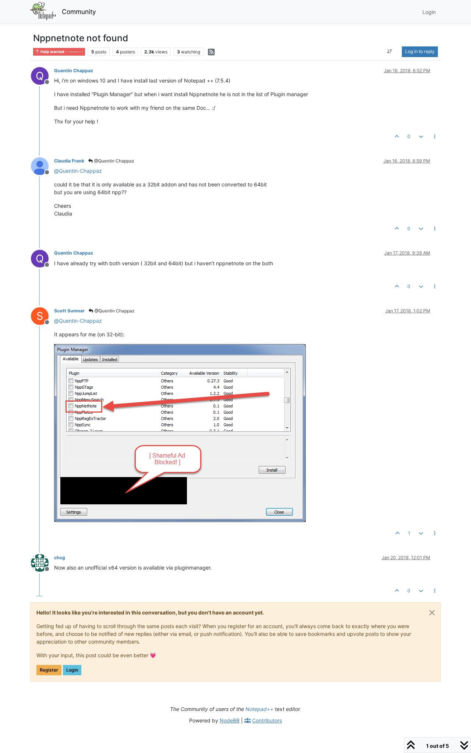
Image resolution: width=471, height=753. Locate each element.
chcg (59, 557)
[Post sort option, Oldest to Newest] (390, 51)
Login (72, 670)
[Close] (432, 613)
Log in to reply (420, 51)
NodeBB (230, 720)
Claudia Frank (69, 161)
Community (79, 11)
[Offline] (42, 165)
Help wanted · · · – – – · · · (61, 51)
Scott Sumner (69, 311)
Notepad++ (259, 709)
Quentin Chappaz (73, 70)
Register (49, 670)
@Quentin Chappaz (113, 161)
